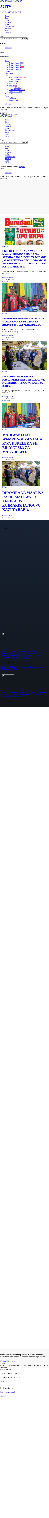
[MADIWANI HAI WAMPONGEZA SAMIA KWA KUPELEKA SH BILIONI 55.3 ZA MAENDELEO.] (24, 312)
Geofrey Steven (8, 277)
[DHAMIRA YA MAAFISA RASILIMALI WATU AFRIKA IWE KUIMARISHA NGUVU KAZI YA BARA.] (24, 370)
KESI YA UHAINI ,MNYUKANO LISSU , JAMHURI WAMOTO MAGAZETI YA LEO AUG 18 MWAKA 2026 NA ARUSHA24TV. (23, 695)
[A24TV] (7, 116)
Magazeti (5, 246)
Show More (13, 114)
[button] (2, 112)
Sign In (22, 167)
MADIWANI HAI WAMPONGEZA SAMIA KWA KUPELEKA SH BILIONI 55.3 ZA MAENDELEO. (23, 321)
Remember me (7, 1388)
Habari (4, 314)
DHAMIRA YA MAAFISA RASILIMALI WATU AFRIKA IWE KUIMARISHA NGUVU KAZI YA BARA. (23, 381)
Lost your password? (7, 1392)
